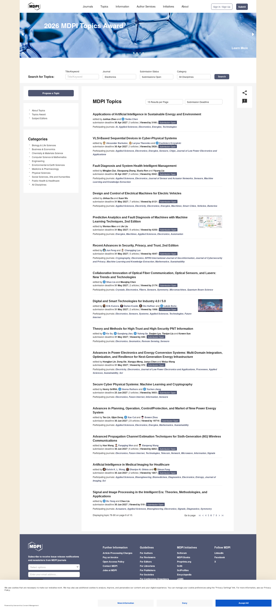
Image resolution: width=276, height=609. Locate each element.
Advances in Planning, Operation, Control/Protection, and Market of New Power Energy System (154, 410)
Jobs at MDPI (110, 570)
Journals (88, 6)
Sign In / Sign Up (221, 6)
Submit (242, 6)
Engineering (38, 161)
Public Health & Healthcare (46, 180)
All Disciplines (39, 184)
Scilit (179, 566)
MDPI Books (183, 557)
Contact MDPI (110, 566)
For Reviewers (147, 557)
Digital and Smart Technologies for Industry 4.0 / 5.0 (129, 301)
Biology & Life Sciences (44, 145)
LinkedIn (218, 553)
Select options (38, 567)
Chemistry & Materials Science (47, 153)
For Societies (147, 574)
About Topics (38, 110)
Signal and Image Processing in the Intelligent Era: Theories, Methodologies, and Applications (150, 494)
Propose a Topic (51, 93)
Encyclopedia (184, 574)
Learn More (240, 48)
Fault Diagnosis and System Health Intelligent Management (134, 165)
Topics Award (39, 114)
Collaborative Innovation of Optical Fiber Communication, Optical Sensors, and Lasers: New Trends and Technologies (154, 275)
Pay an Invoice (110, 557)
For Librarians (147, 566)
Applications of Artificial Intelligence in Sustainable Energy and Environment (147, 114)
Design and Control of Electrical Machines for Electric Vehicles (137, 193)
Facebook (219, 557)
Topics (104, 6)
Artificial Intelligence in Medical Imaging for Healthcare (131, 464)
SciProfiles (183, 570)
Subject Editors (39, 118)
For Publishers (147, 570)
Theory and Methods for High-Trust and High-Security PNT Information (143, 328)
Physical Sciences (41, 172)
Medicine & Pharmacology (45, 168)
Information (122, 6)
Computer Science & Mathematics (49, 157)
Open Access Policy (113, 561)
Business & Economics (43, 149)
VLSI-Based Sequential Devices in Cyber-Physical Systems (135, 138)
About (185, 6)
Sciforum (182, 553)
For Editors (146, 561)
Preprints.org (184, 561)
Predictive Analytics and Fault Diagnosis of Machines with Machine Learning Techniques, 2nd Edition (140, 219)
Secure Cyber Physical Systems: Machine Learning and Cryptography (142, 384)
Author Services (146, 6)
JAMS (180, 579)
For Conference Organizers (154, 579)
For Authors (146, 553)
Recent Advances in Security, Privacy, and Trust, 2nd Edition (136, 245)
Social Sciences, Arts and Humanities (51, 176)
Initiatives (168, 6)
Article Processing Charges (117, 553)
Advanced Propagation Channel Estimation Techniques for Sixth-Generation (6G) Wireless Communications (157, 438)
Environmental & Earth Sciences (48, 164)
